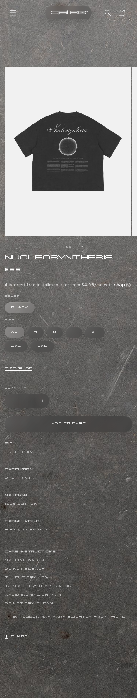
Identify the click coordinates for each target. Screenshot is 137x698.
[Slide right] (83, 247)
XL (94, 332)
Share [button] (19, 636)
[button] (13, 13)
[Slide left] (54, 247)
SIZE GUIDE (18, 368)
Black (19, 307)
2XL (16, 346)
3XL (42, 346)
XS (14, 332)
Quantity (16, 388)
